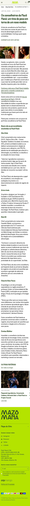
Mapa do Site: (6, 427)
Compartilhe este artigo (10, 40)
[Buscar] (26, 2)
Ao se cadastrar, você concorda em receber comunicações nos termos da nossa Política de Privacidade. (14, 473)
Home (2, 6)
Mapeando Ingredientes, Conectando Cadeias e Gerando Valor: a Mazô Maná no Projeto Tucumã (14, 395)
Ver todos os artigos (7, 367)
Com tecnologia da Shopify (8, 500)
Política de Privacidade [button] (7, 484)
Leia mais (4, 401)
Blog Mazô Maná (9, 6)
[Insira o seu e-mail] (27, 468)
